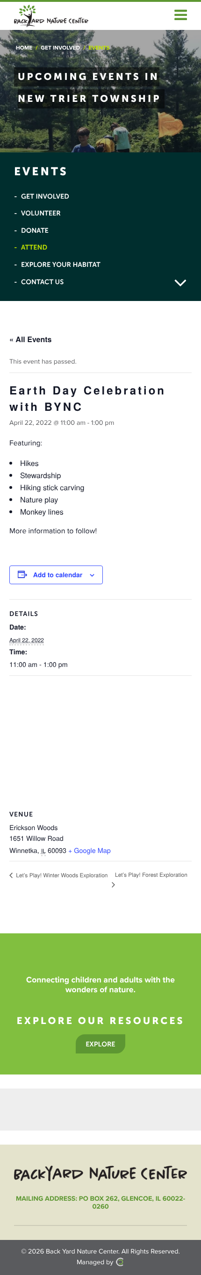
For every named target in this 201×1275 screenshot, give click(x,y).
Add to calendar (57, 575)
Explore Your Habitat (60, 264)
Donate (35, 230)
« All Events (30, 339)
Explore (100, 1044)
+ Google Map (89, 850)
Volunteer (41, 213)
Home (24, 48)
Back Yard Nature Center (82, 1252)
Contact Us (42, 282)
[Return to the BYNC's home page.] (100, 1173)
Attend (34, 247)
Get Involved (60, 48)
